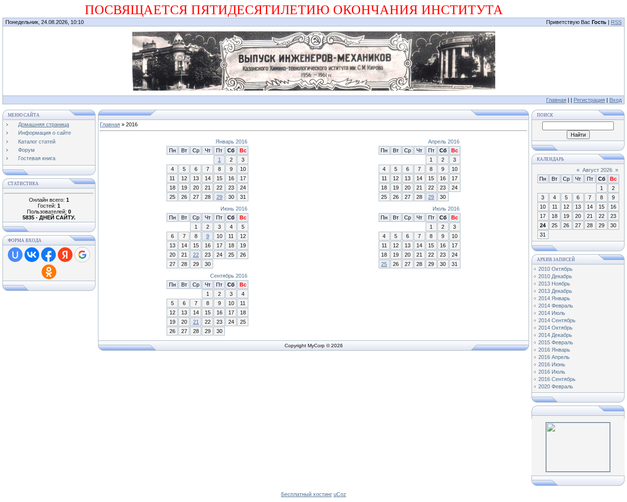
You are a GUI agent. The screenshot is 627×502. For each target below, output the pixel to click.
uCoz (340, 494)
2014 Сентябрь (557, 320)
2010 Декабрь (555, 276)
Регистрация (589, 100)
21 (196, 322)
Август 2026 (597, 170)
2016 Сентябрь (557, 379)
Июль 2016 (446, 209)
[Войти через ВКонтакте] (31, 254)
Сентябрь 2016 (228, 276)
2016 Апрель (554, 357)
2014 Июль (551, 313)
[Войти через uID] (15, 254)
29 (219, 197)
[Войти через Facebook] (48, 254)
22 (196, 255)
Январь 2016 (231, 141)
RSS (616, 22)
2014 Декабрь (555, 335)
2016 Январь (554, 350)
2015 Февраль (555, 342)
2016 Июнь (551, 364)
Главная (556, 100)
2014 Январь (554, 298)
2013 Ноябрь (554, 284)
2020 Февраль (555, 386)
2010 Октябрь (555, 269)
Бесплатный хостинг (306, 494)
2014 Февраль (555, 306)
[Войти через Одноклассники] (49, 271)
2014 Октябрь (555, 328)
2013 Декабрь (555, 291)
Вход (615, 100)
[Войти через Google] (82, 255)
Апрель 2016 (443, 141)
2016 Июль (551, 372)
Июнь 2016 (233, 209)
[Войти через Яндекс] (65, 254)
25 (384, 264)
